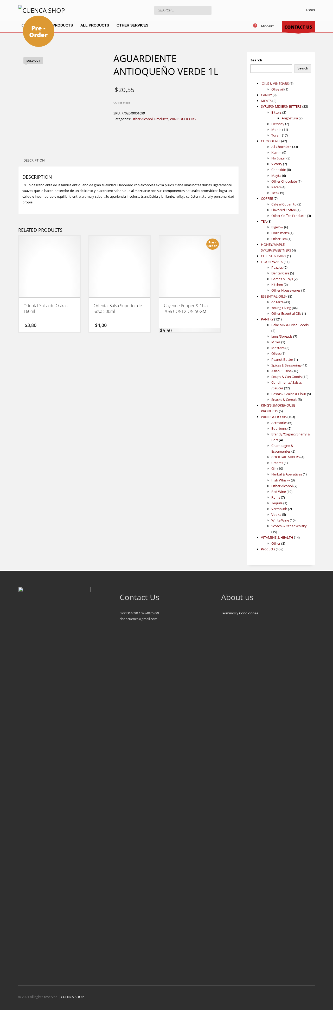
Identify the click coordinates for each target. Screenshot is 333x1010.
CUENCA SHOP (72, 996)
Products (161, 119)
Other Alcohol (142, 119)
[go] (206, 10)
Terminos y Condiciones (239, 613)
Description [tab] (34, 160)
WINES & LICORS (183, 119)
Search (256, 60)
